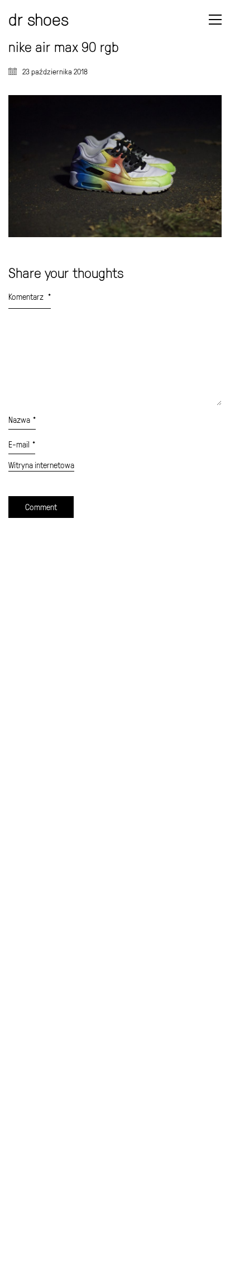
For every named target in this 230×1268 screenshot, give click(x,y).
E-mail (21, 444)
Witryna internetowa (41, 465)
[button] (215, 19)
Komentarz (29, 297)
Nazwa (22, 420)
